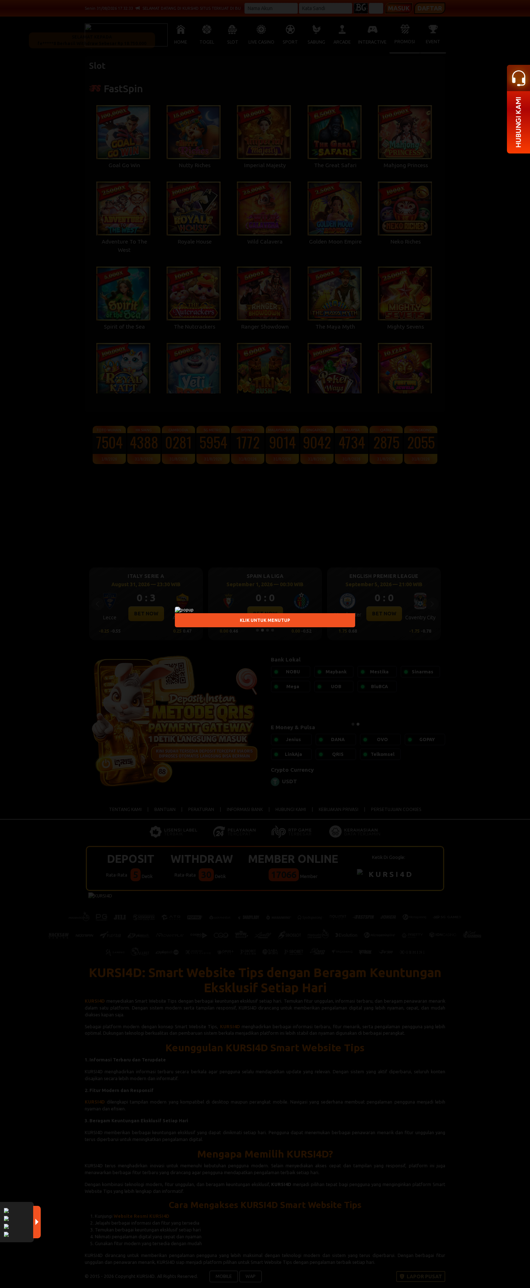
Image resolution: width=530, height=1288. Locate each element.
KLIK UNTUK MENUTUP (265, 620)
